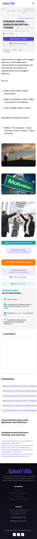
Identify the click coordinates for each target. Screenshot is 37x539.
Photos (14, 50)
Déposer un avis (19, 284)
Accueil (3, 9)
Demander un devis (18, 251)
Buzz (20, 50)
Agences (14, 11)
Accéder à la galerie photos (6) (19, 243)
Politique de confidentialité (18, 499)
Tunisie (9, 11)
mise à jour (18, 313)
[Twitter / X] (22, 534)
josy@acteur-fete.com (19, 521)
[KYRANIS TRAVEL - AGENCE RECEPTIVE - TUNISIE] (18, 155)
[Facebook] (18, 534)
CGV (18, 502)
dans (20, 386)
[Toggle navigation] (33, 3)
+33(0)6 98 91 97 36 (19, 517)
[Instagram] (14, 534)
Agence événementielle (18, 493)
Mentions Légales (18, 496)
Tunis (19, 11)
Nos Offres (18, 490)
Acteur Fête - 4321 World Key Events (21, 530)
